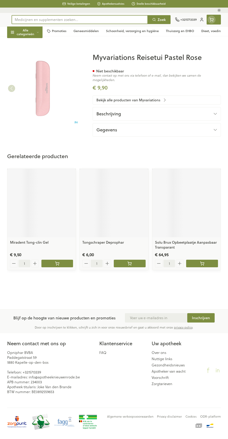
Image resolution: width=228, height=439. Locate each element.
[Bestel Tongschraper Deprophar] (130, 263)
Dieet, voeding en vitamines (36, 68)
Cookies (191, 416)
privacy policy (183, 327)
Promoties (19, 41)
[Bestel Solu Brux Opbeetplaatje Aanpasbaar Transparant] (202, 263)
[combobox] (80, 19)
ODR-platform (210, 416)
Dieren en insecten (36, 126)
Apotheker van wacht (168, 371)
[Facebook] (208, 370)
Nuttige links (162, 358)
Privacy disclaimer (169, 416)
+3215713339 (32, 372)
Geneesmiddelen (36, 136)
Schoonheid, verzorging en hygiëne (36, 53)
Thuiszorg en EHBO (36, 115)
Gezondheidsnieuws (168, 365)
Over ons (159, 352)
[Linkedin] (217, 370)
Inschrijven (201, 317)
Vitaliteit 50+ (36, 94)
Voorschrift (160, 377)
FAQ (102, 352)
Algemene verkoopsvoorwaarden (130, 416)
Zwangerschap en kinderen (36, 82)
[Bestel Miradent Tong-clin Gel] (57, 263)
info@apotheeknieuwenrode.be (54, 377)
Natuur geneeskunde (36, 105)
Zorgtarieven (162, 383)
